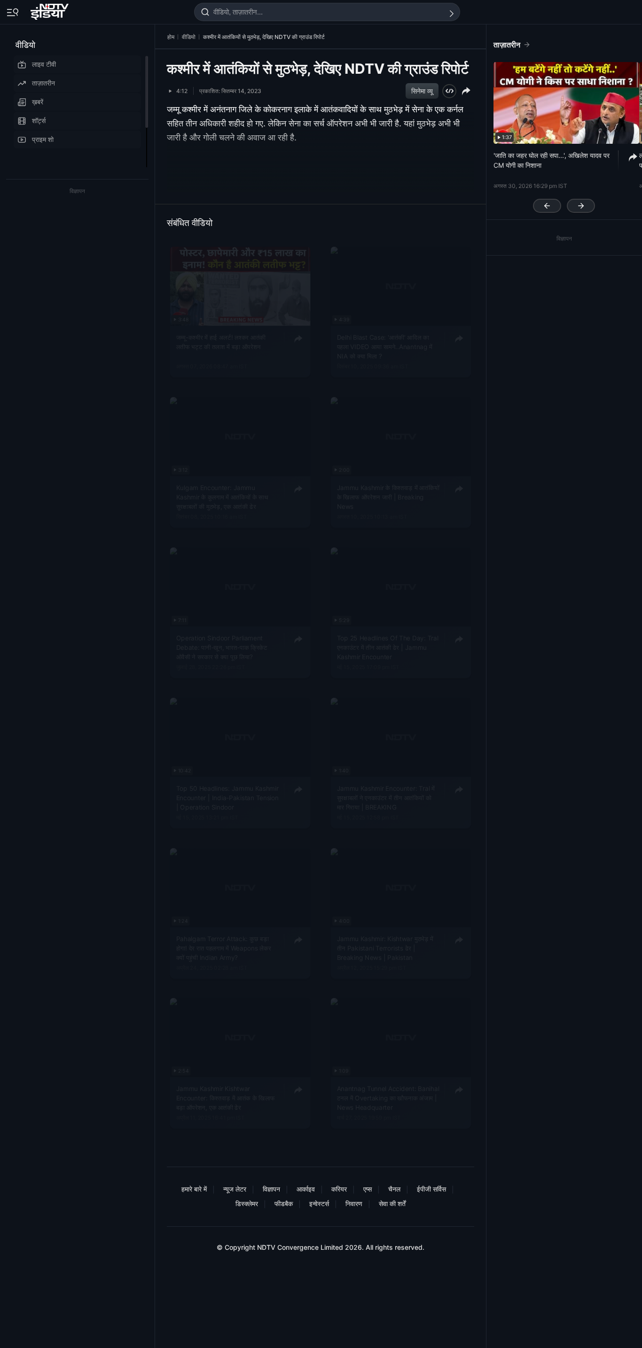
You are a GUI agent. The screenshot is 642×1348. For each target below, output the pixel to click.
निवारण (353, 1204)
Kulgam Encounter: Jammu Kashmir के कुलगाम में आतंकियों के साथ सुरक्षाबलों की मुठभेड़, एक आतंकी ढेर (222, 496)
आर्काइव (306, 1189)
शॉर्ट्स (39, 121)
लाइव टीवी (44, 64)
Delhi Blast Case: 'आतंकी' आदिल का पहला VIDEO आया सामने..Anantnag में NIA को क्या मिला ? (385, 346)
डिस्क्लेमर (246, 1204)
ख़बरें (37, 102)
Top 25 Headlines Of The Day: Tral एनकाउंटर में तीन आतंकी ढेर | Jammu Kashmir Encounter (387, 646)
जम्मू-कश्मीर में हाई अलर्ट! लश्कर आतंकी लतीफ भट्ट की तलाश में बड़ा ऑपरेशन (221, 341)
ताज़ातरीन (43, 83)
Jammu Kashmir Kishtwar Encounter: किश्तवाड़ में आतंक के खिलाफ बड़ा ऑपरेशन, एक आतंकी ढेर (225, 1097)
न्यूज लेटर (234, 1189)
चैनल (394, 1189)
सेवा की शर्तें (392, 1204)
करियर (339, 1189)
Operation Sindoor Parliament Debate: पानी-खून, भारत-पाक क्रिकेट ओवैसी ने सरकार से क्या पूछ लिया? (221, 646)
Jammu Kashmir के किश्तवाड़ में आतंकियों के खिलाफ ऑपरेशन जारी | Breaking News (388, 496)
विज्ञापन (271, 1189)
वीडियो (25, 45)
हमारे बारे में (194, 1189)
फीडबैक (283, 1204)
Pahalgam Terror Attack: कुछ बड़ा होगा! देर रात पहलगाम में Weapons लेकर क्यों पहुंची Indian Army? (223, 947)
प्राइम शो (43, 139)
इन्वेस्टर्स (319, 1204)
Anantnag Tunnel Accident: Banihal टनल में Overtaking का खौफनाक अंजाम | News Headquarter (388, 1097)
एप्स (367, 1189)
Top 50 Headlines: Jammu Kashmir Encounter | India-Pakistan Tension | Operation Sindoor (227, 797)
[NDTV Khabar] (50, 10)
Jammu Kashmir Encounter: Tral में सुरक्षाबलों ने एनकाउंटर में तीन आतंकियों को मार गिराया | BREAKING (386, 797)
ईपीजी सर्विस (431, 1189)
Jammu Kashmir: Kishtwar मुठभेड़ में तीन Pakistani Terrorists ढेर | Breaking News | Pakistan (385, 947)
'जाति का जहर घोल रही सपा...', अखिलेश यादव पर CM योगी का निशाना (551, 160)
